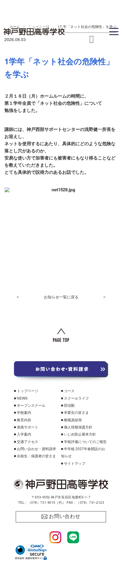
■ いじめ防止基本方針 (78, 433)
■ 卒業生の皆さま (75, 412)
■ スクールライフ (75, 397)
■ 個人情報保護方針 (76, 426)
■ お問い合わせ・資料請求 (35, 448)
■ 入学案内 (22, 433)
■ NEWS (21, 397)
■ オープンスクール (29, 405)
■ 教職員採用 (71, 419)
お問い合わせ (65, 516)
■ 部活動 (68, 405)
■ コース (68, 390)
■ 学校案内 (22, 412)
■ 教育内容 (22, 419)
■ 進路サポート (26, 426)
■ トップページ (26, 390)
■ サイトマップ (73, 463)
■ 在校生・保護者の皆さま (35, 455)
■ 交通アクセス (26, 441)
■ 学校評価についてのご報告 (84, 441)
